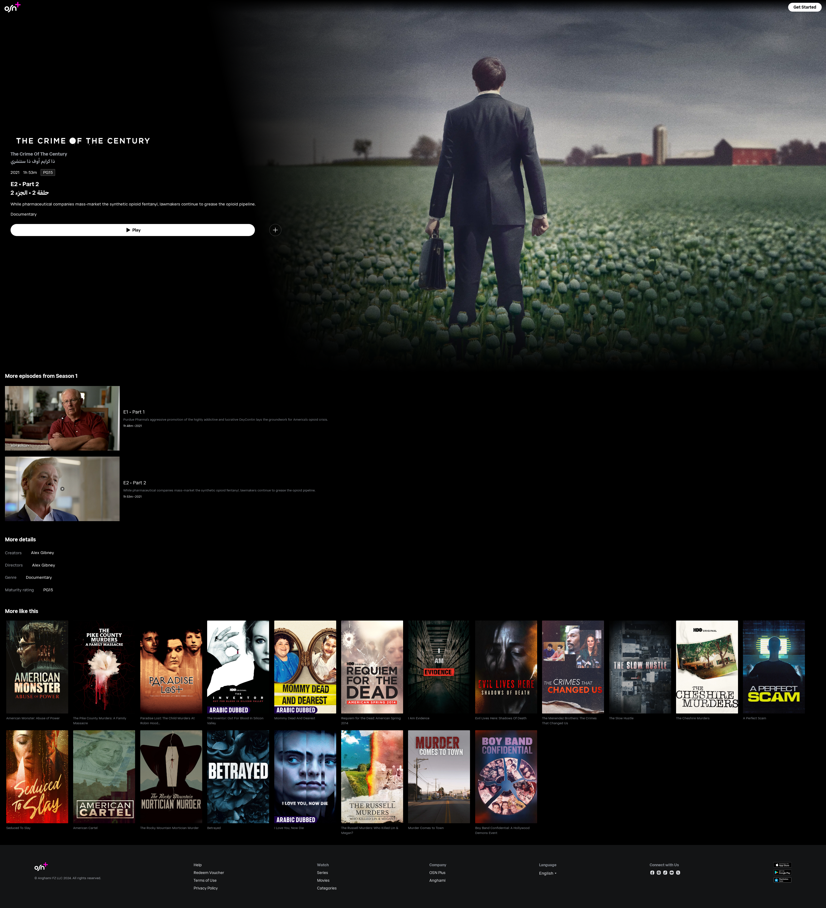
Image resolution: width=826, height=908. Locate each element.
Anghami (437, 880)
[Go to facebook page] (652, 873)
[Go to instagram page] (658, 873)
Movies (323, 880)
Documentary (39, 577)
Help (198, 865)
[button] (805, 7)
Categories (327, 888)
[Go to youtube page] (671, 873)
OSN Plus (437, 872)
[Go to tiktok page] (665, 873)
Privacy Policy (206, 888)
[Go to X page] (678, 873)
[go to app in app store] (783, 865)
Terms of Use (205, 880)
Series (322, 872)
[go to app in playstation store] (783, 880)
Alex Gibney (42, 552)
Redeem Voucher (209, 872)
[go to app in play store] (783, 872)
